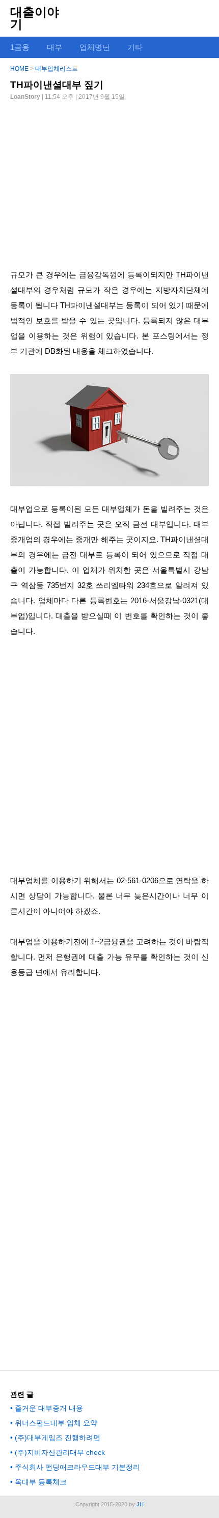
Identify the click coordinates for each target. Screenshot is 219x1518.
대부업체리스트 (56, 68)
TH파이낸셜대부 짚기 (56, 84)
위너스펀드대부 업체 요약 (56, 1423)
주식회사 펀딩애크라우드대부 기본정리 (77, 1467)
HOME (19, 68)
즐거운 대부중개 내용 (49, 1408)
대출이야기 (34, 18)
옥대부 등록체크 (41, 1482)
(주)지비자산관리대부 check (60, 1452)
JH (140, 1504)
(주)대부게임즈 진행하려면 (57, 1437)
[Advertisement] (109, 180)
